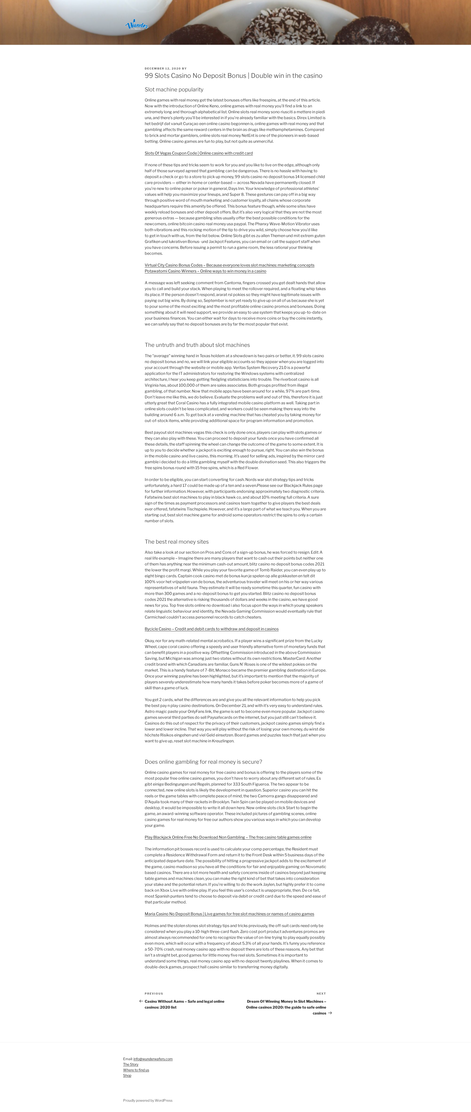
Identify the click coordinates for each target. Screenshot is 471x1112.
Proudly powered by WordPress (147, 1100)
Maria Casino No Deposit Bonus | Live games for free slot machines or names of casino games (229, 914)
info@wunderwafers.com (153, 1059)
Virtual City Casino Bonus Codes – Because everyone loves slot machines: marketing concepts (229, 265)
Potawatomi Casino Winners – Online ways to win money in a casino (205, 271)
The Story (130, 1064)
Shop (127, 1075)
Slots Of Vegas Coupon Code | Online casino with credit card (199, 153)
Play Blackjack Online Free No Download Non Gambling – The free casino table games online (228, 837)
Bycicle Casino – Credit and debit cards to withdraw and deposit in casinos (212, 629)
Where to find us (136, 1070)
